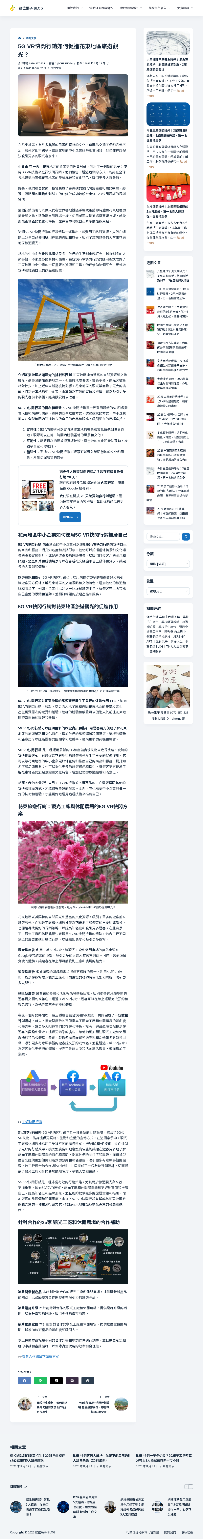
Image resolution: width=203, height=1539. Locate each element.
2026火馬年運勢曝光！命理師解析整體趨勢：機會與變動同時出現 (173, 401)
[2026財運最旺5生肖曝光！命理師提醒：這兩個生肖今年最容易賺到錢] (150, 511)
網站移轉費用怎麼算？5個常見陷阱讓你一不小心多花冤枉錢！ (179, 1506)
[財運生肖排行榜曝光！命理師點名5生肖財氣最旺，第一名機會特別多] (150, 327)
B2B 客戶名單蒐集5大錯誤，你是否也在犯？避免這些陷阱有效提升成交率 (85, 1507)
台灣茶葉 (174, 617)
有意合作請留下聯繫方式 (40, 1357)
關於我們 (73, 8)
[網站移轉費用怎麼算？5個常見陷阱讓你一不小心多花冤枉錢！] (158, 1507)
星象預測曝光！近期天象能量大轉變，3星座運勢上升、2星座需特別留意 (173, 437)
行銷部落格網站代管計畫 (142, 1532)
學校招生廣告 (158, 8)
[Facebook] (24, 1380)
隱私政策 (187, 1532)
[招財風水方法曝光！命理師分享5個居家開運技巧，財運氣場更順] (150, 345)
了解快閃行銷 (32, 1122)
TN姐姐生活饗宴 (177, 646)
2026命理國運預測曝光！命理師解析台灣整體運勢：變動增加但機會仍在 (173, 455)
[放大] (49, 485)
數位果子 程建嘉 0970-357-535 (168, 712)
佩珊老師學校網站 (158, 636)
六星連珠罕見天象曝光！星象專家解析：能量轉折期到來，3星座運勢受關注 (167, 64)
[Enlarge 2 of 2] (49, 506)
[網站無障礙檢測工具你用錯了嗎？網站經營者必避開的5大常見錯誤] (110, 1507)
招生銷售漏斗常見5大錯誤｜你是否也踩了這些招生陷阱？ (38, 1506)
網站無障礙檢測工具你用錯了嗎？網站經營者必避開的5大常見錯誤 (132, 1506)
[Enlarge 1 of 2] (32, 506)
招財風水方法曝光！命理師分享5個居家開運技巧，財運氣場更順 (173, 347)
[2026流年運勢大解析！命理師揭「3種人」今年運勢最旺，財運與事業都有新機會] (150, 489)
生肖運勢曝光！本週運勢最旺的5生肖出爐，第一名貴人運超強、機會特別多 (167, 211)
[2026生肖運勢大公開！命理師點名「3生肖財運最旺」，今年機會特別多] (150, 417)
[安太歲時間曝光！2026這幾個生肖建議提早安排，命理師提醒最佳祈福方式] (150, 363)
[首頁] (19, 38)
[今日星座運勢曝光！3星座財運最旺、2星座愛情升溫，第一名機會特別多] (168, 114)
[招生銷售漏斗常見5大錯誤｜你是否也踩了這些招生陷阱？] (16, 1507)
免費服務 (183, 8)
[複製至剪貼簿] (87, 1380)
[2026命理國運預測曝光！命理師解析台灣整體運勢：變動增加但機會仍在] (150, 453)
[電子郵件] (72, 1380)
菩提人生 (177, 641)
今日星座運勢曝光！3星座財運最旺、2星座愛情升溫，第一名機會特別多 (167, 135)
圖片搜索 (155, 651)
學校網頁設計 (129, 8)
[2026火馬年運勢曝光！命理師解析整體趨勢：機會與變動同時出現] (150, 399)
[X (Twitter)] (56, 1380)
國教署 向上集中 (175, 631)
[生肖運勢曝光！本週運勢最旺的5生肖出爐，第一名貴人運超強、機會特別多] (168, 187)
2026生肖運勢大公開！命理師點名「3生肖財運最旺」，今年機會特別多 (173, 419)
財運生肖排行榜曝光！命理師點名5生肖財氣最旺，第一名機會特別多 (173, 329)
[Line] (40, 1380)
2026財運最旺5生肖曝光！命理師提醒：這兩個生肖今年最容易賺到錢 (172, 513)
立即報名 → (70, 517)
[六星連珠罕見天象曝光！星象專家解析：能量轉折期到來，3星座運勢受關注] (168, 43)
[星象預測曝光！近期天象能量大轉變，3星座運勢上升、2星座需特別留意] (150, 435)
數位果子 (162, 641)
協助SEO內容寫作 (101, 8)
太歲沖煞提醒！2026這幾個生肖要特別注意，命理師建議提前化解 (173, 383)
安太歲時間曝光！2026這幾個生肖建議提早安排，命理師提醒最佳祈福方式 (173, 365)
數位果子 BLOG (31, 8)
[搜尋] (186, 537)
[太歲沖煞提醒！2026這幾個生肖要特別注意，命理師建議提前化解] (150, 381)
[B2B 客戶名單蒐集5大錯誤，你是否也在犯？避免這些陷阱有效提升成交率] (63, 1507)
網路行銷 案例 (156, 617)
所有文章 (56, 68)
